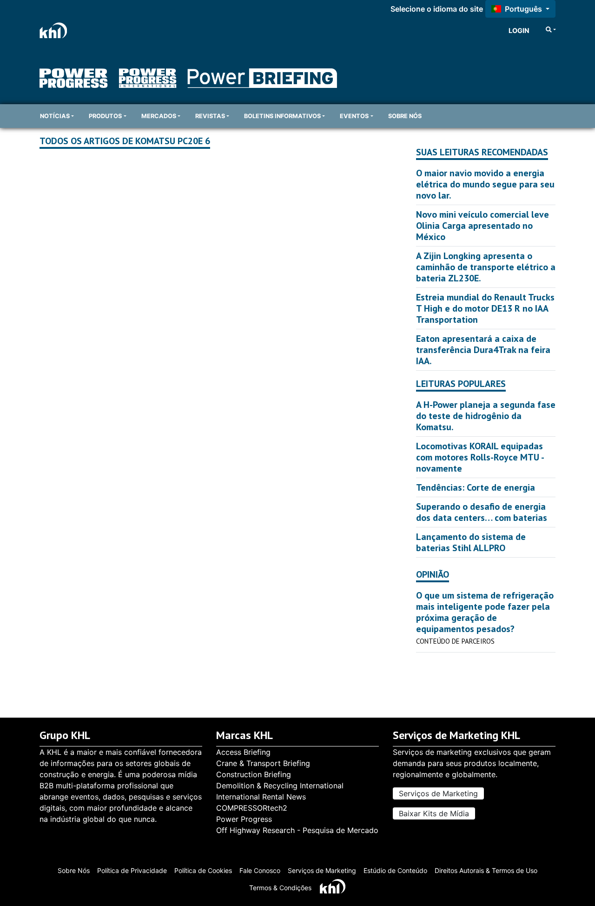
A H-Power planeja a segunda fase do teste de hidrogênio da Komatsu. (485, 416)
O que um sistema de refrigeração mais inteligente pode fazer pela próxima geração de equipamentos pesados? (485, 612)
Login (519, 30)
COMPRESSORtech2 (251, 808)
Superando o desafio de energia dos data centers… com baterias (481, 512)
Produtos (105, 116)
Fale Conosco (259, 870)
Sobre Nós (74, 870)
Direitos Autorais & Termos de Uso (486, 870)
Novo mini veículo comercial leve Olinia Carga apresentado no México (482, 225)
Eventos (354, 116)
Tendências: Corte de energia (475, 487)
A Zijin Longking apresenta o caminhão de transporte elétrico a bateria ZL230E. (485, 267)
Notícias (55, 116)
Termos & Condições (280, 888)
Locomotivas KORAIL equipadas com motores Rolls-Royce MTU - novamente (479, 457)
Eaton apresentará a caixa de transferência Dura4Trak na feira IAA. (483, 350)
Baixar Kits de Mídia (434, 813)
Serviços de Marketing (438, 793)
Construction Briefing (253, 774)
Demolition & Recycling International (280, 785)
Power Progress (244, 819)
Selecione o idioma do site (436, 8)
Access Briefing (243, 752)
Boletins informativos (282, 116)
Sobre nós (405, 116)
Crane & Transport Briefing (263, 763)
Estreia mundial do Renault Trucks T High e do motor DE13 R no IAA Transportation (485, 308)
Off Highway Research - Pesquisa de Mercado (297, 830)
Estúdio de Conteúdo (395, 870)
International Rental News (261, 796)
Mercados (158, 116)
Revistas (210, 116)
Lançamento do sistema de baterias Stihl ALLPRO (471, 542)
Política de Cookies (203, 870)
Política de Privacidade (132, 870)
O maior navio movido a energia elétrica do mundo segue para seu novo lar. (485, 184)
